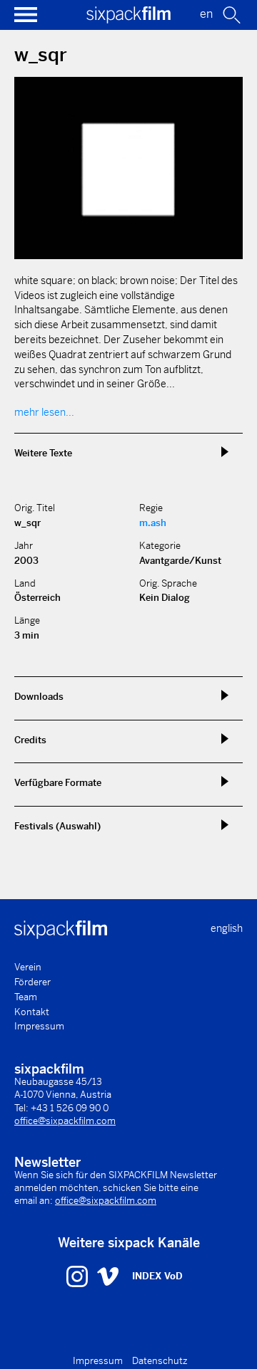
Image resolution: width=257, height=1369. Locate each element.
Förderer (32, 982)
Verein (27, 967)
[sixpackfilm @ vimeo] (108, 1275)
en (206, 13)
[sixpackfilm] (128, 19)
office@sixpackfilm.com (65, 1121)
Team (25, 997)
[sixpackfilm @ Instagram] (78, 1275)
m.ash (152, 523)
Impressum (39, 1026)
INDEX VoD (157, 1276)
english (227, 928)
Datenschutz (160, 1361)
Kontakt (31, 1012)
